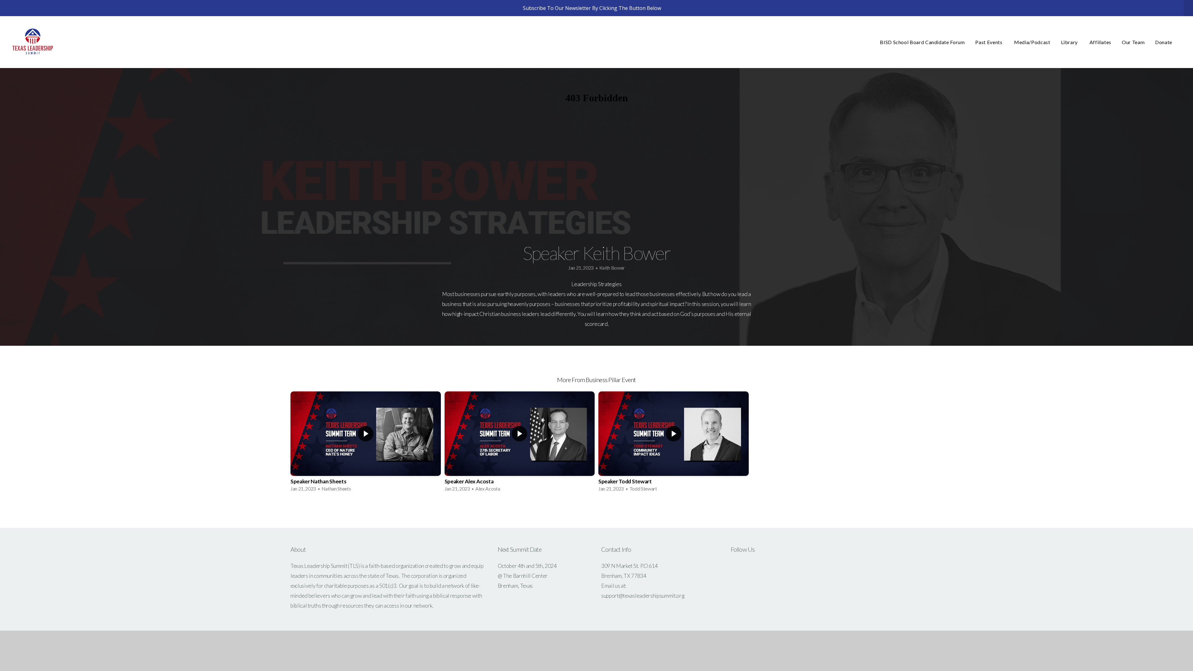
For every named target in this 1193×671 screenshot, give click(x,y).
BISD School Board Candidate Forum (922, 42)
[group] (365, 443)
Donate (1163, 42)
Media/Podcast (1032, 42)
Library (1070, 42)
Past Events (989, 42)
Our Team (1133, 42)
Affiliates (1100, 42)
